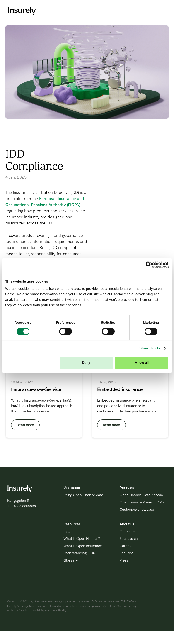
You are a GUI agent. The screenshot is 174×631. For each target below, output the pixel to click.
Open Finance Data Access (141, 495)
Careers (126, 545)
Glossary (70, 560)
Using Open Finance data (83, 495)
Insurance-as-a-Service (36, 389)
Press (124, 560)
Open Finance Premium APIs (142, 502)
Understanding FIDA (79, 553)
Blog (66, 531)
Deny (86, 363)
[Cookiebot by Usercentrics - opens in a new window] (149, 264)
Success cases (131, 538)
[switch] (65, 331)
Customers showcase (137, 509)
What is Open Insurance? (83, 545)
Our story (127, 531)
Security (126, 553)
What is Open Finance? (81, 538)
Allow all (142, 363)
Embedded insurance (120, 389)
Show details (149, 348)
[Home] (22, 11)
